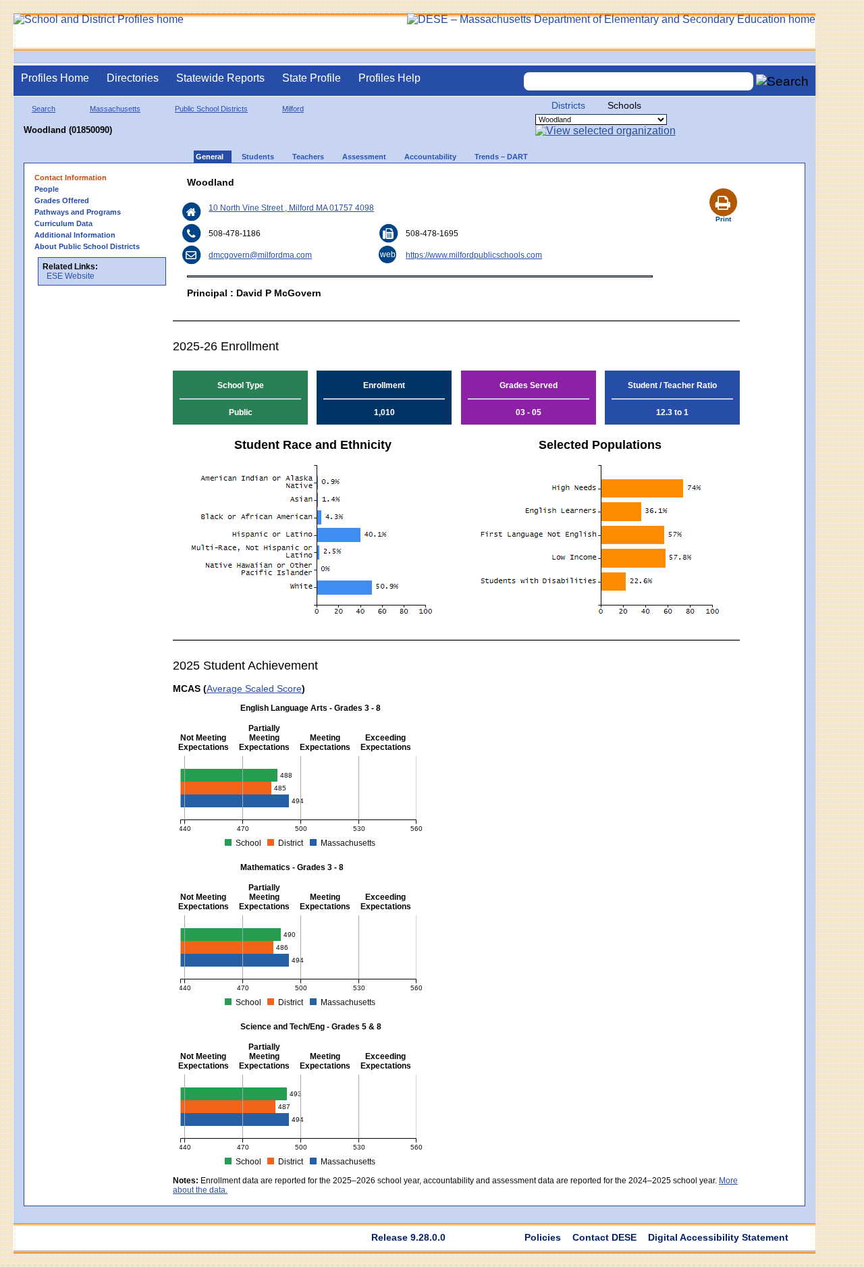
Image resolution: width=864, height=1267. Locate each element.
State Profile (311, 78)
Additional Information (74, 235)
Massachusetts (115, 109)
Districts (568, 105)
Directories (133, 78)
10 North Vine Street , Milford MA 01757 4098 (291, 208)
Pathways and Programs (77, 212)
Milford (293, 109)
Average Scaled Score (254, 688)
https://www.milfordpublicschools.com (474, 255)
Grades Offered (61, 200)
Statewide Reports (220, 78)
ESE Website (70, 276)
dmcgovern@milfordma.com (260, 255)
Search (43, 109)
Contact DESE (604, 1237)
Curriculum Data (63, 223)
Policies (542, 1237)
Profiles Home (55, 78)
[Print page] (723, 186)
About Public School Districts (87, 246)
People (46, 189)
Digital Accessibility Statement (718, 1237)
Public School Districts (211, 109)
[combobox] (638, 81)
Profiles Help (389, 78)
